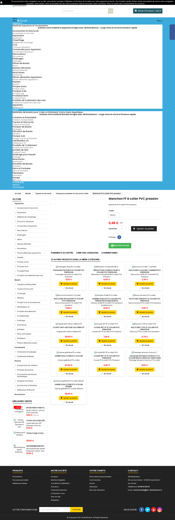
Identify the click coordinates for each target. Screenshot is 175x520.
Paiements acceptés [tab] (62, 252)
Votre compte (97, 470)
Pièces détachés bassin (27, 343)
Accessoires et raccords (23, 33)
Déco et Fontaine (20, 170)
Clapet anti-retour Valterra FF (68, 327)
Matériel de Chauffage (23, 42)
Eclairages (17, 61)
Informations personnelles (100, 476)
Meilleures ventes (20, 483)
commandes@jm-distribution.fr (147, 490)
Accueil (17, 199)
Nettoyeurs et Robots (26, 390)
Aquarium (19, 203)
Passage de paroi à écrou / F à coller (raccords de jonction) (145, 357)
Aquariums (17, 38)
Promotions (20, 394)
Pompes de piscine (25, 370)
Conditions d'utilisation (60, 483)
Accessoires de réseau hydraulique (27, 375)
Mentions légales (58, 480)
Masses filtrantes (20, 70)
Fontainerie (20, 347)
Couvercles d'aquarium (23, 51)
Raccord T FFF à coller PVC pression (144, 328)
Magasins (55, 500)
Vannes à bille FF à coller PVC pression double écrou (106, 299)
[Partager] (119, 237)
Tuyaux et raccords (21, 124)
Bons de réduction (97, 490)
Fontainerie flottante (25, 356)
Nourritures (17, 75)
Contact (133, 470)
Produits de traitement (23, 147)
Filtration (16, 133)
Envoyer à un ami (120, 245)
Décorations (18, 56)
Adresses (93, 486)
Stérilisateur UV (19, 143)
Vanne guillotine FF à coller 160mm (69, 385)
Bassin (17, 280)
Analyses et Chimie (25, 381)
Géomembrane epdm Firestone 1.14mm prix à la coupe (36, 446)
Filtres (15, 65)
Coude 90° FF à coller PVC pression (107, 357)
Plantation (17, 175)
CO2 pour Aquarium (21, 47)
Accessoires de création (27, 365)
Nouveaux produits (20, 480)
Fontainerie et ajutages (26, 352)
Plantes (16, 84)
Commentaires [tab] (109, 252)
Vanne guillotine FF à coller (69, 356)
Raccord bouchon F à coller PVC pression (68, 299)
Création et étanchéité (23, 120)
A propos (55, 486)
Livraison (54, 476)
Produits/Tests (19, 98)
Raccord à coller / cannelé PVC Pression (145, 271)
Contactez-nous (58, 493)
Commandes (95, 480)
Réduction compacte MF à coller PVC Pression (107, 271)
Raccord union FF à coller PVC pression (144, 299)
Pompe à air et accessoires (25, 138)
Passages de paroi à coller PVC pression (68, 271)
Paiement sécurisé (59, 490)
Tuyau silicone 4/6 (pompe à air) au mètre (36, 421)
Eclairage (17, 157)
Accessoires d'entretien (27, 385)
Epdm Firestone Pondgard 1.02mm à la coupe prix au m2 (36, 408)
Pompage (17, 129)
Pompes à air (18, 93)
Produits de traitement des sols (26, 102)
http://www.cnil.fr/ (152, 4)
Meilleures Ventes (22, 401)
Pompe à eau (19, 89)
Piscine (18, 361)
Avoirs (92, 483)
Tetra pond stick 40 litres (36, 433)
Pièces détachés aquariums (25, 79)
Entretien (17, 166)
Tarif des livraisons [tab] (87, 252)
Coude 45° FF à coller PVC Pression (107, 328)
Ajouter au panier (143, 228)
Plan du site (55, 496)
